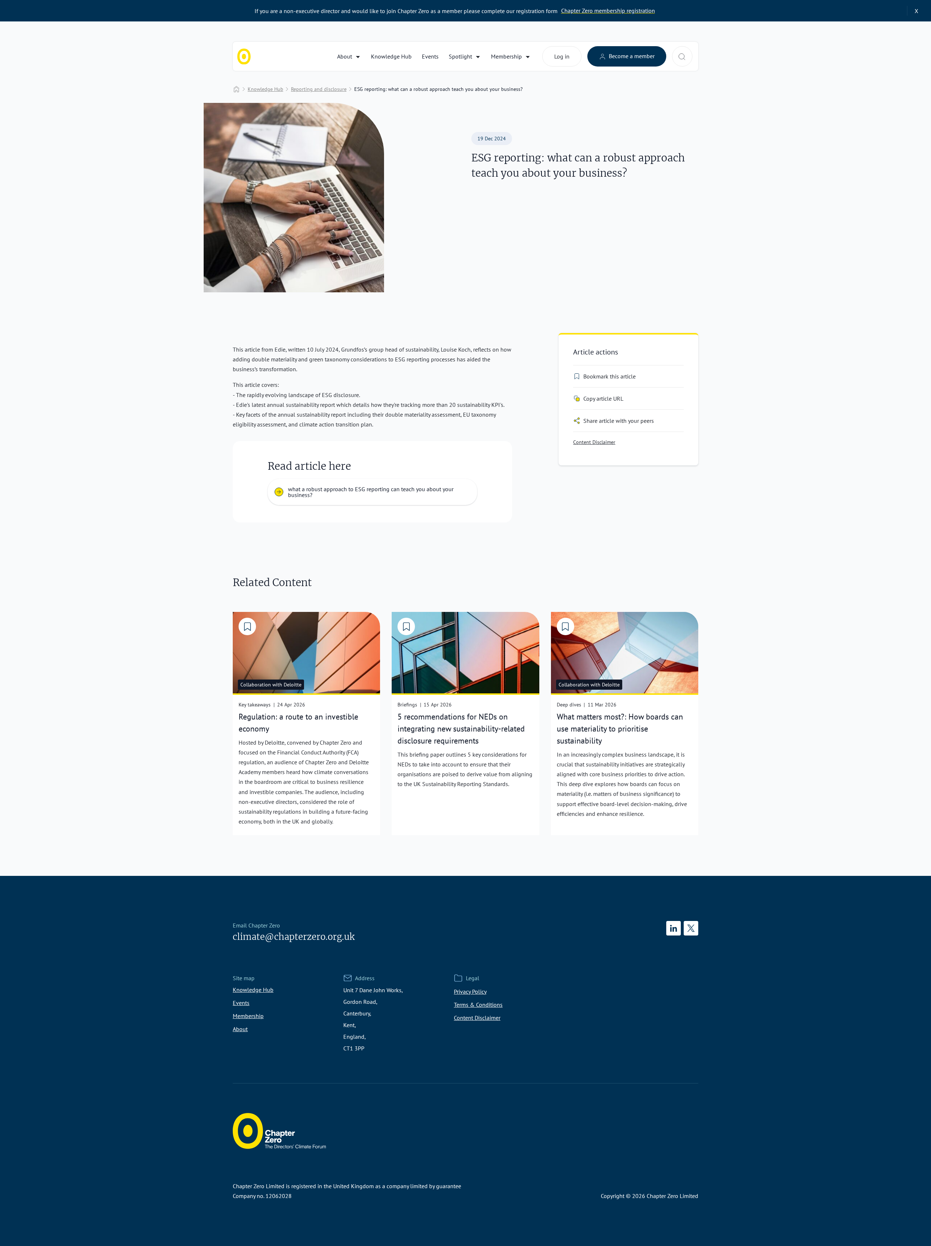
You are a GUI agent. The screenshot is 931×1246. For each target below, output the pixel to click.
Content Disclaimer (594, 442)
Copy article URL (603, 398)
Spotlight (460, 56)
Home (236, 89)
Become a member (631, 56)
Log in (562, 56)
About (344, 56)
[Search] (682, 57)
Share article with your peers (618, 420)
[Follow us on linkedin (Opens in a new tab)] (673, 928)
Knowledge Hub (391, 56)
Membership (506, 56)
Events (430, 56)
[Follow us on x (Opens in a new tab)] (691, 928)
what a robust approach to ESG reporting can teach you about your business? (370, 491)
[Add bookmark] (247, 626)
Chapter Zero (244, 56)
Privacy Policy (470, 991)
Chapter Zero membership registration (608, 10)
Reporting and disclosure (319, 89)
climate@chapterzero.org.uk (294, 936)
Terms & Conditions (478, 1004)
